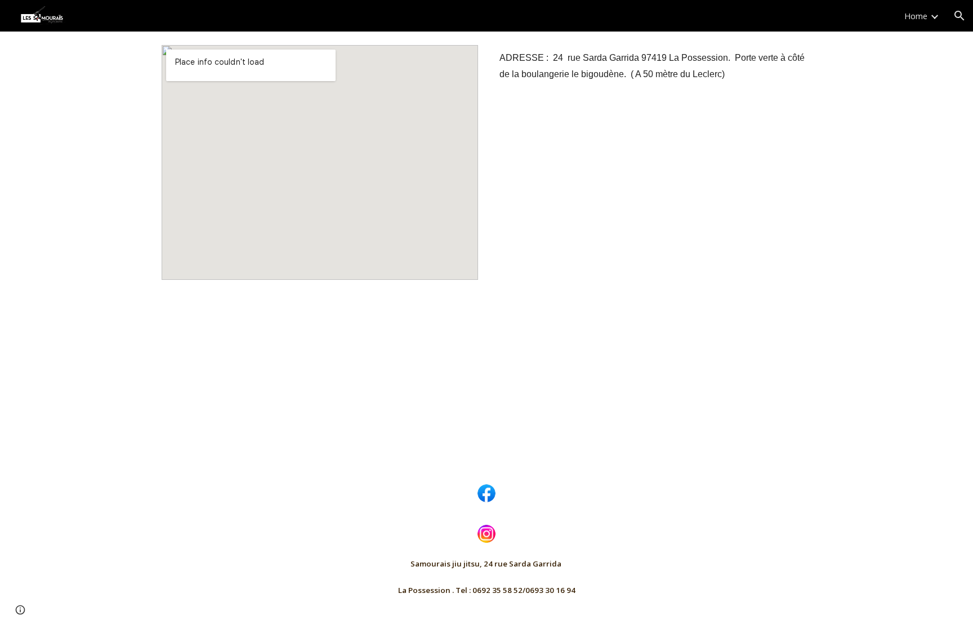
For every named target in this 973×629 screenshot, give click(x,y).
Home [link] (915, 15)
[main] (653, 66)
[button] (959, 15)
